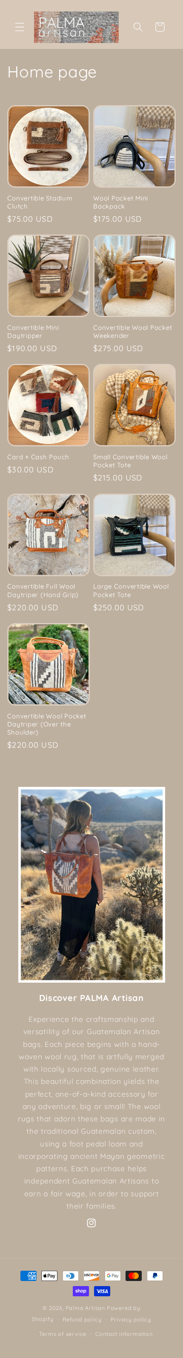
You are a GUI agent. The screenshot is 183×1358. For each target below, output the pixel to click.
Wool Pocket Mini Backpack (120, 202)
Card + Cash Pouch (38, 457)
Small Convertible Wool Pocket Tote (130, 461)
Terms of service (62, 1333)
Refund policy (82, 1319)
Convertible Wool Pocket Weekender (132, 331)
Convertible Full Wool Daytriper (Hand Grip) (43, 590)
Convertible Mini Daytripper (33, 331)
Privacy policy (131, 1319)
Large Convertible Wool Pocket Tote (131, 590)
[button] (20, 27)
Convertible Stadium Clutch (39, 202)
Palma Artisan (85, 1307)
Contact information (123, 1333)
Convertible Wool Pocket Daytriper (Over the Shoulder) (46, 724)
